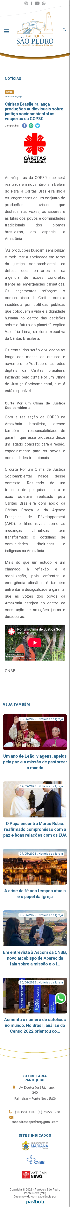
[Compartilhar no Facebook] (24, 126)
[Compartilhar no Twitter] (37, 126)
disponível (22, 390)
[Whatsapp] (44, 3)
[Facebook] (31, 3)
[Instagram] (26, 3)
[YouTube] (37, 3)
